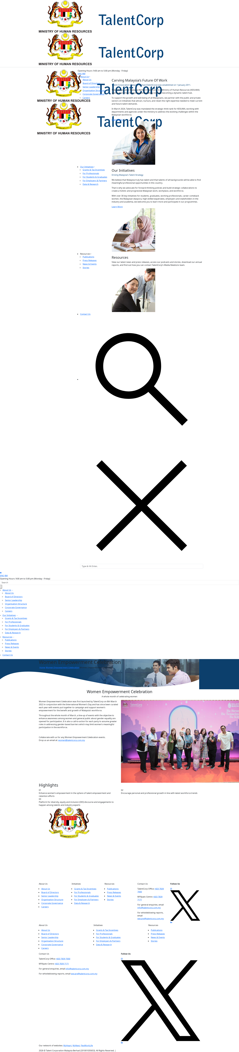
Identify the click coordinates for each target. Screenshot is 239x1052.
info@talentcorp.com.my (149, 907)
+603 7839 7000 (63, 958)
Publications (11, 640)
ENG (80, 73)
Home (42, 667)
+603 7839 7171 (61, 963)
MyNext (76, 1045)
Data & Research (13, 632)
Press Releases (12, 643)
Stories (8, 650)
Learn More (117, 119)
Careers (8, 611)
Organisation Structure (16, 604)
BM (83, 73)
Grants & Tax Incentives (16, 618)
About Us (84, 76)
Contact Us (85, 314)
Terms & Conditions (126, 1050)
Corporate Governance (16, 607)
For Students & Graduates (17, 625)
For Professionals (13, 622)
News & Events (12, 647)
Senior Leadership (13, 600)
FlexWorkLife (87, 1045)
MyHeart (67, 1045)
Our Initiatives (86, 166)
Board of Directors (14, 596)
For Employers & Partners (17, 629)
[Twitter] (185, 905)
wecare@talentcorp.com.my (150, 918)
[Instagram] (171, 888)
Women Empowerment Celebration (62, 667)
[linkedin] (171, 922)
